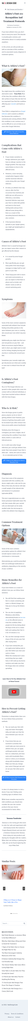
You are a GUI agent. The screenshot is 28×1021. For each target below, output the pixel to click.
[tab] (12, 913)
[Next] (24, 888)
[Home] (5, 9)
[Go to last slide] (4, 888)
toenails (13, 104)
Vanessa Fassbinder (14, 25)
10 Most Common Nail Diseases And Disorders (14, 778)
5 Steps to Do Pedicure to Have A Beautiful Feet (15, 461)
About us (11, 1017)
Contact (17, 1017)
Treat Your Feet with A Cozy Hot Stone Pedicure (15, 132)
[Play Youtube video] (14, 692)
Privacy (7, 1014)
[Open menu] (24, 3)
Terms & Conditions (17, 1014)
